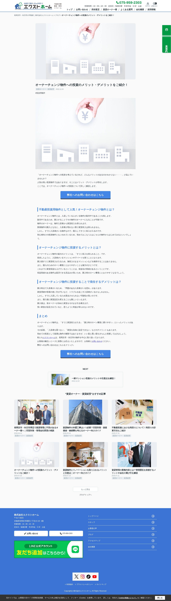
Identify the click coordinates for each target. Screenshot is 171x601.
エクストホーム (49, 338)
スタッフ (91, 522)
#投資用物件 (40, 93)
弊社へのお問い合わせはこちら (85, 194)
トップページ (93, 516)
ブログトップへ (85, 495)
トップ (69, 9)
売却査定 (96, 9)
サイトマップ (101, 584)
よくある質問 (127, 9)
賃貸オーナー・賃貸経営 (45, 89)
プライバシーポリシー (85, 584)
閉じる (160, 598)
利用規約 (69, 584)
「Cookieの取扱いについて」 (127, 598)
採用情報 (152, 9)
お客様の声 (92, 528)
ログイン (147, 6)
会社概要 (140, 9)
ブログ (90, 534)
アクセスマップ (94, 541)
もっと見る (85, 489)
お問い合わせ (82, 9)
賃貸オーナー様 (110, 9)
